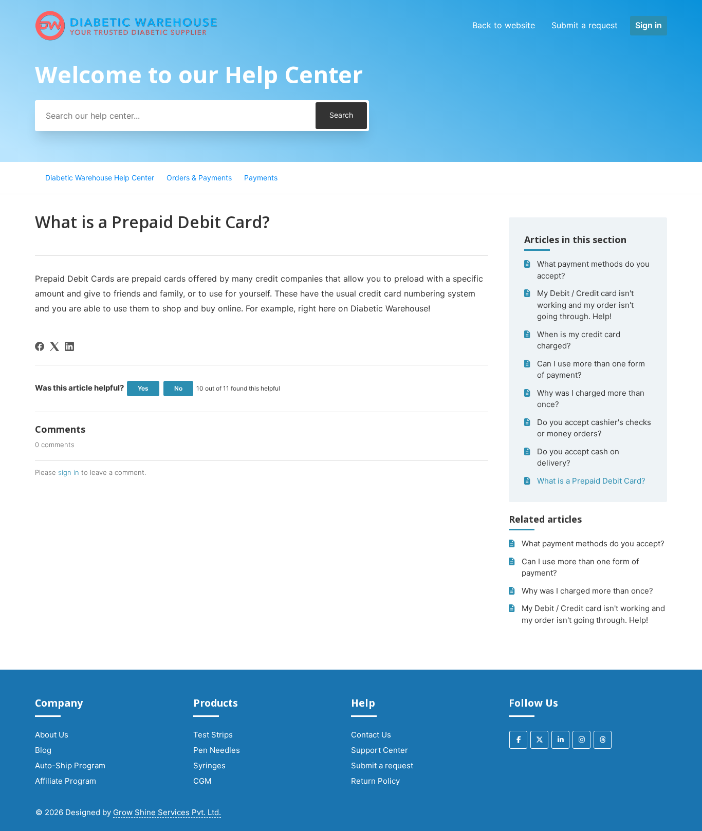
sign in (68, 472)
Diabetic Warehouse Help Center (99, 177)
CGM (202, 781)
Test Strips (213, 735)
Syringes (209, 765)
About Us (51, 735)
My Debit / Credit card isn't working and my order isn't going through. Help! (585, 304)
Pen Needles (216, 750)
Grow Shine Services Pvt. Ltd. (167, 812)
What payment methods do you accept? (593, 270)
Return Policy (375, 781)
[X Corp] (54, 346)
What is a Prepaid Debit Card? (591, 481)
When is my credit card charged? (578, 340)
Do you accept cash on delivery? (578, 457)
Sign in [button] (648, 25)
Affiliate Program (65, 781)
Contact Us (371, 735)
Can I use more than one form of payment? (591, 369)
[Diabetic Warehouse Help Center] (126, 25)
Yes (143, 388)
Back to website (503, 25)
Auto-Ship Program (70, 765)
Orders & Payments (199, 177)
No (178, 388)
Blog (43, 750)
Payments (261, 177)
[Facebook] (39, 346)
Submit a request (584, 25)
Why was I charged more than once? (590, 399)
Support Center (379, 750)
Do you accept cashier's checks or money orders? (594, 428)
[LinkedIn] (69, 346)
